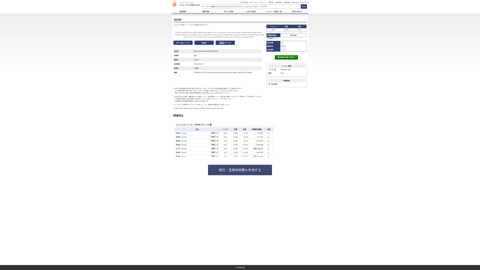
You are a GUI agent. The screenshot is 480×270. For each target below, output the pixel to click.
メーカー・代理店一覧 (273, 11)
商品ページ (225, 43)
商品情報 (182, 11)
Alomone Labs (285, 69)
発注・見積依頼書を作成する (240, 170)
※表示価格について (272, 38)
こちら (212, 93)
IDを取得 (244, 2)
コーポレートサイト (259, 2)
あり (195, 55)
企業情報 (278, 2)
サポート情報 (228, 11)
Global (296, 2)
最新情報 (205, 11)
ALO (273, 30)
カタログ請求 (251, 11)
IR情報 (271, 2)
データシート (183, 43)
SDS (204, 43)
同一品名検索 (273, 84)
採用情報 (287, 2)
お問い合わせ (296, 11)
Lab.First (305, 2)
